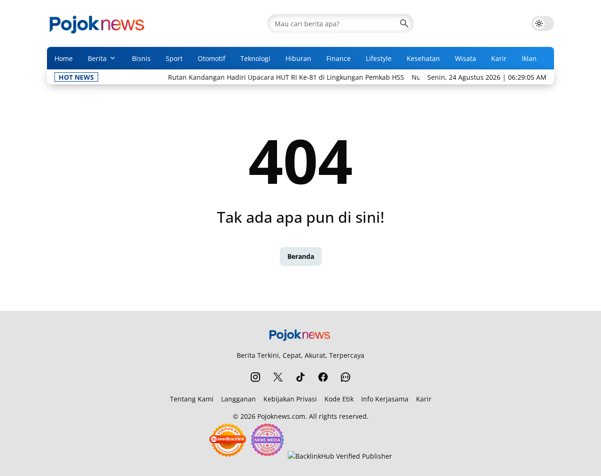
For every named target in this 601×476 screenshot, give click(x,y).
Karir (499, 58)
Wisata (465, 58)
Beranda (300, 256)
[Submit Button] (404, 23)
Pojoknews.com (281, 416)
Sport (174, 58)
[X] (278, 377)
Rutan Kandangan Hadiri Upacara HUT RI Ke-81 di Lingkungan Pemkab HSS (280, 77)
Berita (97, 58)
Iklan (529, 58)
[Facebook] (323, 377)
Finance (338, 58)
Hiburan (298, 58)
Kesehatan (423, 58)
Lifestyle (379, 58)
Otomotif (211, 58)
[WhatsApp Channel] (345, 377)
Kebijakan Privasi (290, 398)
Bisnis (141, 58)
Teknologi (255, 58)
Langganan (238, 398)
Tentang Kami (192, 398)
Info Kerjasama (384, 398)
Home (63, 58)
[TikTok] (300, 377)
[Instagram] (255, 377)
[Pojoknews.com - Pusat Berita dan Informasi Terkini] (98, 23)
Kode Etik (339, 398)
